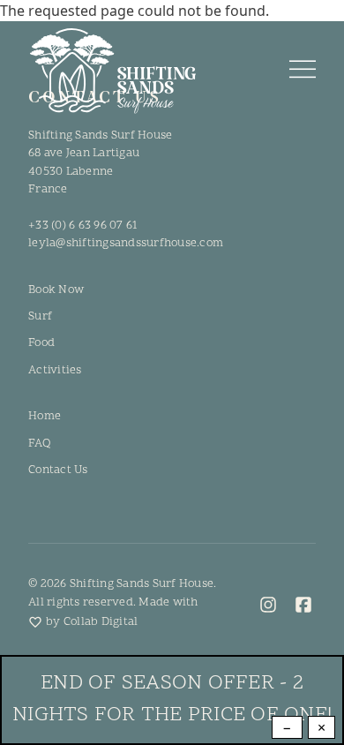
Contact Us (58, 470)
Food (41, 343)
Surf (40, 316)
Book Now (56, 290)
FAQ (39, 443)
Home (44, 416)
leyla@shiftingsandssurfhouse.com (125, 243)
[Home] (112, 71)
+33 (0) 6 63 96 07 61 (82, 225)
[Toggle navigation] (302, 70)
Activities (55, 370)
